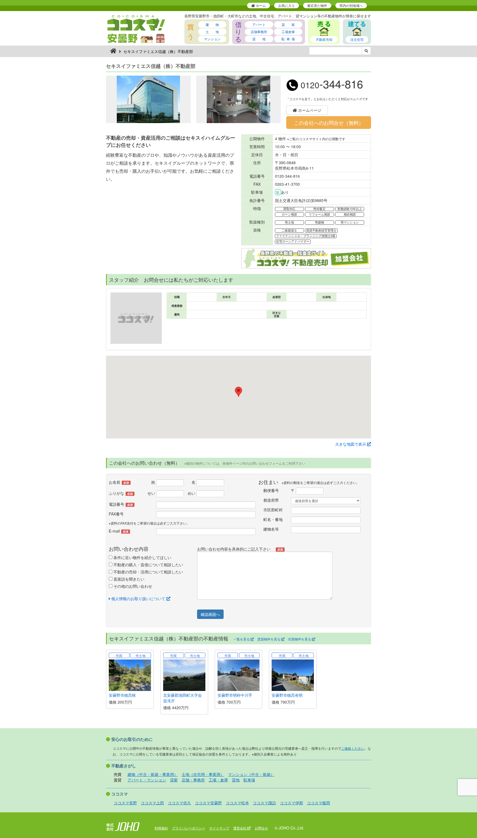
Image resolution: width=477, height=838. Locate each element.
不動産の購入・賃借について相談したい (147, 564)
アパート (259, 24)
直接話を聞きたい (128, 579)
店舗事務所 (259, 31)
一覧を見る (242, 639)
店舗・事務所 (193, 780)
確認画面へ (210, 614)
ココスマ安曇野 (208, 802)
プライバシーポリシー (188, 828)
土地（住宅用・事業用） (203, 774)
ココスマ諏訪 (264, 802)
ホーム (260, 5)
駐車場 (249, 780)
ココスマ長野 (125, 802)
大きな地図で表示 (351, 444)
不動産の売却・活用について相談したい (147, 571)
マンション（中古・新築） (251, 774)
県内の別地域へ (351, 5)
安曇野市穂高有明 (287, 695)
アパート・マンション (147, 780)
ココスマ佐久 (179, 802)
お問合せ (261, 828)
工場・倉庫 (218, 780)
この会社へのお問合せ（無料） (329, 122)
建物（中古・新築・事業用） (153, 774)
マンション (212, 38)
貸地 (236, 780)
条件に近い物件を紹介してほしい (141, 557)
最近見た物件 (317, 5)
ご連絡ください (352, 748)
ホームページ (309, 110)
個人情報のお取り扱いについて (138, 598)
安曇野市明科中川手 (235, 695)
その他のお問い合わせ (132, 586)
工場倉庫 (288, 31)
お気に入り (286, 5)
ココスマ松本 (237, 802)
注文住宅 (357, 39)
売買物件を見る (300, 639)
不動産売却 (324, 39)
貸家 (174, 780)
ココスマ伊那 (291, 802)
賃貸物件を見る (269, 639)
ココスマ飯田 (318, 802)
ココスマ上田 (152, 802)
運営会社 (240, 828)
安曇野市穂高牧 (122, 695)
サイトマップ (219, 828)
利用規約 (161, 828)
